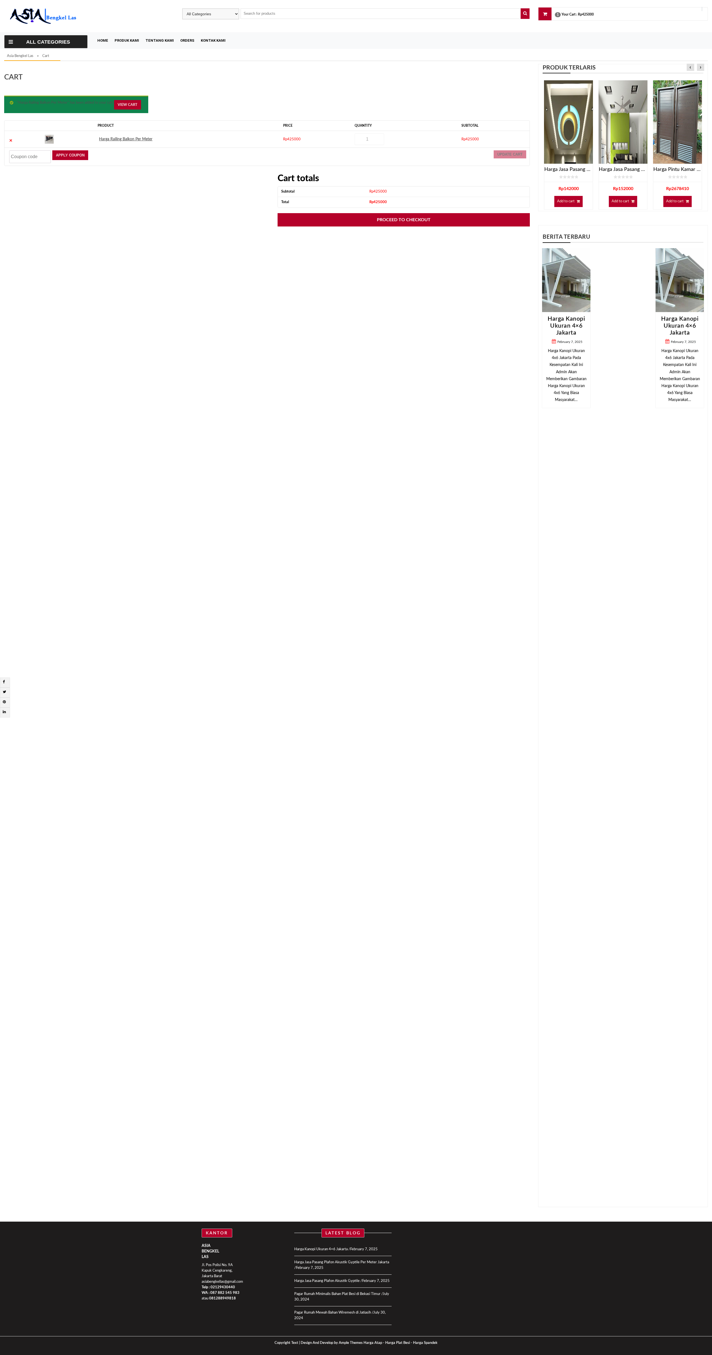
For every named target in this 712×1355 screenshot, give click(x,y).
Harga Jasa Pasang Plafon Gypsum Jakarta (623, 169)
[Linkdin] (4, 712)
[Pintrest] (4, 702)
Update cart (510, 154)
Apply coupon (70, 155)
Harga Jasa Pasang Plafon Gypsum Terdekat (568, 169)
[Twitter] (4, 692)
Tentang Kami (159, 40)
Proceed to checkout (404, 220)
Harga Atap (373, 1343)
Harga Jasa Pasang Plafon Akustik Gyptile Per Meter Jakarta (341, 1262)
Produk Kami (127, 40)
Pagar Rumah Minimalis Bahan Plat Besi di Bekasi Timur (337, 1294)
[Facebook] (4, 682)
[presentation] (690, 67)
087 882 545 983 (224, 1293)
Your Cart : (569, 14)
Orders (187, 40)
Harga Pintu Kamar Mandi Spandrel (677, 169)
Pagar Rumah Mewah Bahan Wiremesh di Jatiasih (332, 1312)
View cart (127, 105)
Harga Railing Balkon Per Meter (125, 139)
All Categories (48, 42)
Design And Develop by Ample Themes (332, 1343)
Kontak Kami (213, 40)
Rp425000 (586, 14)
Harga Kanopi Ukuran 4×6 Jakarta (623, 326)
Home (102, 40)
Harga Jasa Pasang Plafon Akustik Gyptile (327, 1281)
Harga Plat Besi (397, 1343)
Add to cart (566, 201)
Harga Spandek (425, 1343)
